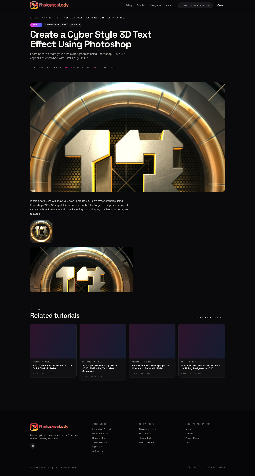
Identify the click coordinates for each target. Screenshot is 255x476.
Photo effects (145, 438)
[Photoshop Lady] (49, 5)
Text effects (145, 433)
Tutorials (141, 5)
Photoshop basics (147, 429)
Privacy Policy (192, 438)
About (168, 5)
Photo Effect (100, 433)
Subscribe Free (146, 442)
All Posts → (97, 451)
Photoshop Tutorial (52, 18)
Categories (155, 5)
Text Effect (99, 442)
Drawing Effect (101, 438)
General (97, 446)
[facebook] (32, 446)
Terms (188, 442)
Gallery (129, 5)
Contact (189, 433)
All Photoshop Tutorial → (210, 318)
